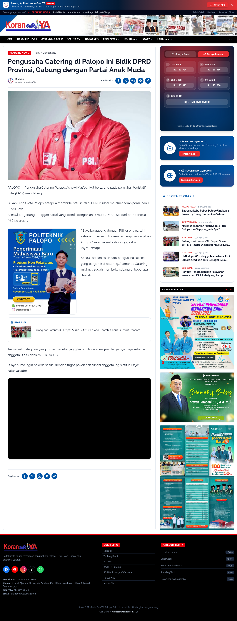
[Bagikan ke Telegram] (140, 81)
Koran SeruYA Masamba (173, 579)
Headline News (19, 53)
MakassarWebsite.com (122, 612)
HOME (9, 39)
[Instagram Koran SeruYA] (23, 569)
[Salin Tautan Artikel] (148, 81)
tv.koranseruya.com (192, 141)
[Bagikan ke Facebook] (118, 81)
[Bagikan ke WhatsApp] (133, 81)
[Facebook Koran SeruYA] (6, 569)
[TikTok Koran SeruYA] (32, 569)
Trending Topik (168, 572)
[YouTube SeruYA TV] (14, 569)
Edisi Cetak (198, 12)
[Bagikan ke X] (126, 81)
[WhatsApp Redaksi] (40, 569)
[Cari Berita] (230, 39)
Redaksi (211, 12)
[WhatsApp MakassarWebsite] (136, 612)
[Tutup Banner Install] (232, 5)
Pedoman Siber (226, 12)
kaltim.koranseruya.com (195, 170)
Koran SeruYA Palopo (171, 565)
